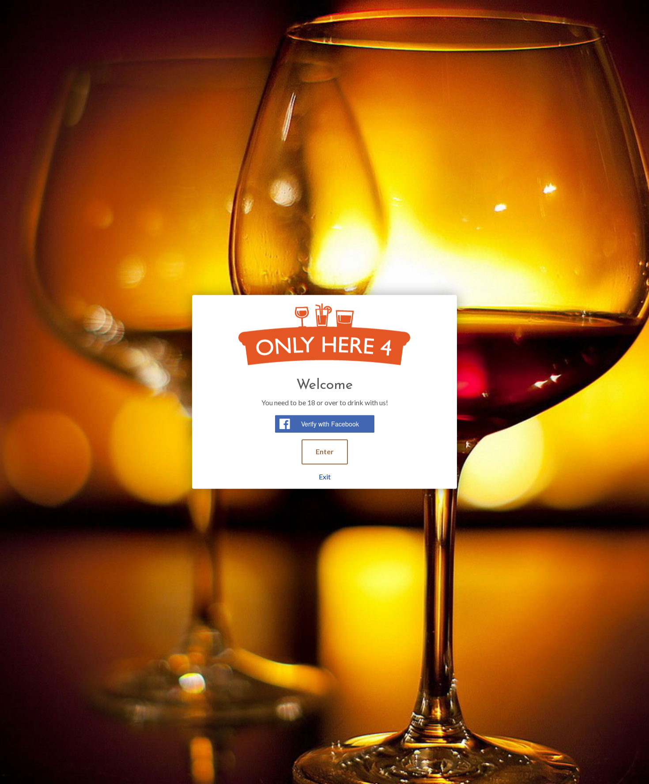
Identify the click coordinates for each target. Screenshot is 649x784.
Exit (325, 476)
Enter (325, 451)
